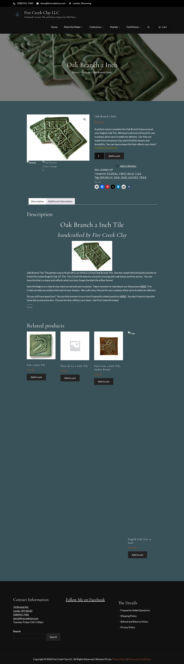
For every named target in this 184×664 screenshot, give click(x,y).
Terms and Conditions (139, 659)
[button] (84, 119)
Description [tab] (37, 201)
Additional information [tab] (60, 201)
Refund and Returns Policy (134, 621)
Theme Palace (119, 659)
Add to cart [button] (36, 377)
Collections (95, 26)
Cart (164, 26)
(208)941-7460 (21, 614)
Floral (112, 173)
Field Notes (133, 26)
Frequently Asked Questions (135, 610)
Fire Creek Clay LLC (41, 12)
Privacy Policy (127, 627)
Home (54, 26)
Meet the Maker (72, 26)
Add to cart (114, 155)
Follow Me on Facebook (85, 599)
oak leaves (129, 177)
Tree (143, 177)
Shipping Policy (128, 615)
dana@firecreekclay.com (25, 618)
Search (17, 631)
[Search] (148, 27)
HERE (143, 286)
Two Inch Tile (130, 173)
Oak (117, 177)
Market (114, 26)
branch (106, 177)
